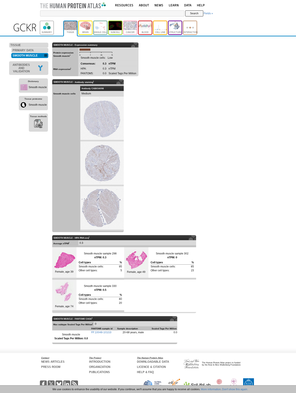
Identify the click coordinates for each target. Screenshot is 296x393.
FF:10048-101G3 (101, 332)
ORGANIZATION (99, 367)
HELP (201, 5)
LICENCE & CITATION (151, 367)
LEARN (174, 5)
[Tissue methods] (38, 124)
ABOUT (144, 5)
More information (211, 389)
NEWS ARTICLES (53, 361)
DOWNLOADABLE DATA (153, 361)
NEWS (159, 5)
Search (194, 13)
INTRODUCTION (99, 361)
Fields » (208, 13)
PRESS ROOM (50, 367)
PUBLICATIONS (99, 372)
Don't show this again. (235, 389)
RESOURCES (124, 5)
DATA (188, 5)
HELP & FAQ (145, 372)
